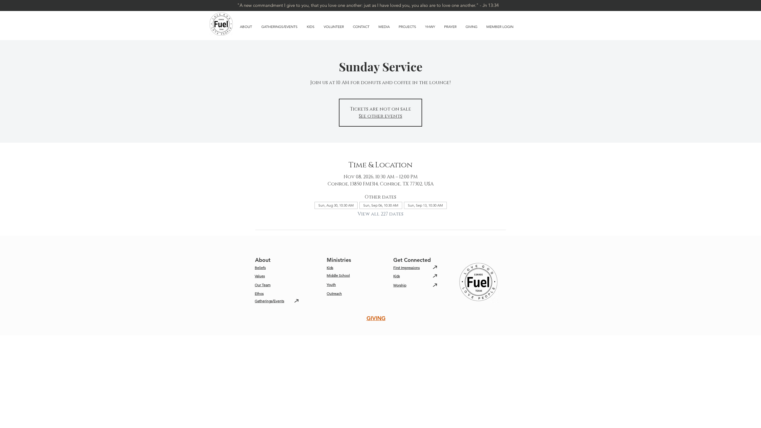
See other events (380, 116)
